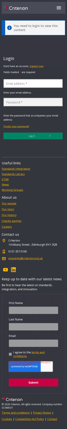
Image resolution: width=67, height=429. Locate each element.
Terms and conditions (16, 413)
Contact (52, 419)
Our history (9, 215)
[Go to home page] (16, 7)
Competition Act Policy (29, 419)
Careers (7, 227)
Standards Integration (16, 169)
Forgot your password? (16, 126)
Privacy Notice (42, 413)
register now (36, 66)
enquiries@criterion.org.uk (25, 258)
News (5, 184)
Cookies (7, 419)
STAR (5, 179)
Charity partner (12, 221)
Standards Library (13, 174)
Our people (9, 203)
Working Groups (12, 190)
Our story (8, 209)
